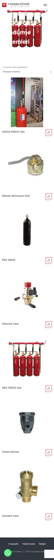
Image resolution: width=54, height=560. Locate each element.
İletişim (42, 543)
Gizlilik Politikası (15, 551)
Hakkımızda (28, 543)
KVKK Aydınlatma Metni (35, 551)
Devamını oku (49, 133)
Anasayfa (13, 543)
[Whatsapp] (7, 553)
